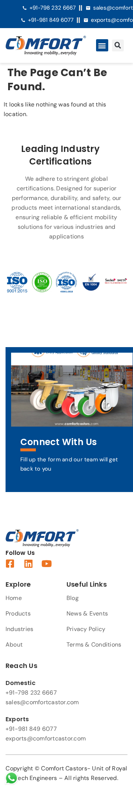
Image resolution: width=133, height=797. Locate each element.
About (14, 644)
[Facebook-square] (10, 563)
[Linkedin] (28, 563)
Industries (19, 629)
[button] (102, 45)
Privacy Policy (85, 629)
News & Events (87, 613)
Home (14, 598)
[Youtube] (46, 563)
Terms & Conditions (93, 644)
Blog (72, 598)
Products (18, 613)
